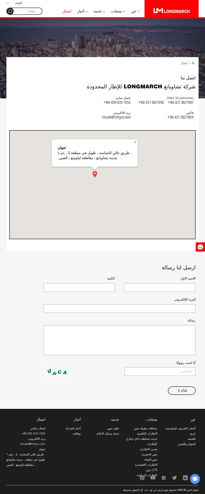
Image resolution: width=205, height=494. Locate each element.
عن (134, 11)
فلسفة (192, 439)
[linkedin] (185, 477)
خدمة (98, 11)
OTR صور (151, 470)
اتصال (66, 11)
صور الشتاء (150, 460)
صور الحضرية (149, 454)
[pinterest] (142, 477)
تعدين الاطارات (148, 449)
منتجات (117, 11)
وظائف (76, 434)
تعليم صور (113, 428)
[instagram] (163, 477)
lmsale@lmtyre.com (116, 118)
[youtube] (153, 477)
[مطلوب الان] (200, 247)
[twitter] (174, 477)
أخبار (81, 11)
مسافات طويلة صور (145, 428)
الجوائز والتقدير (187, 444)
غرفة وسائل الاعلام (107, 434)
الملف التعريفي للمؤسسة (181, 428)
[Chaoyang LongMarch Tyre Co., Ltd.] (172, 8)
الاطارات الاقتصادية (146, 465)
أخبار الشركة (73, 428)
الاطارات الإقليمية (147, 434)
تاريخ (193, 434)
